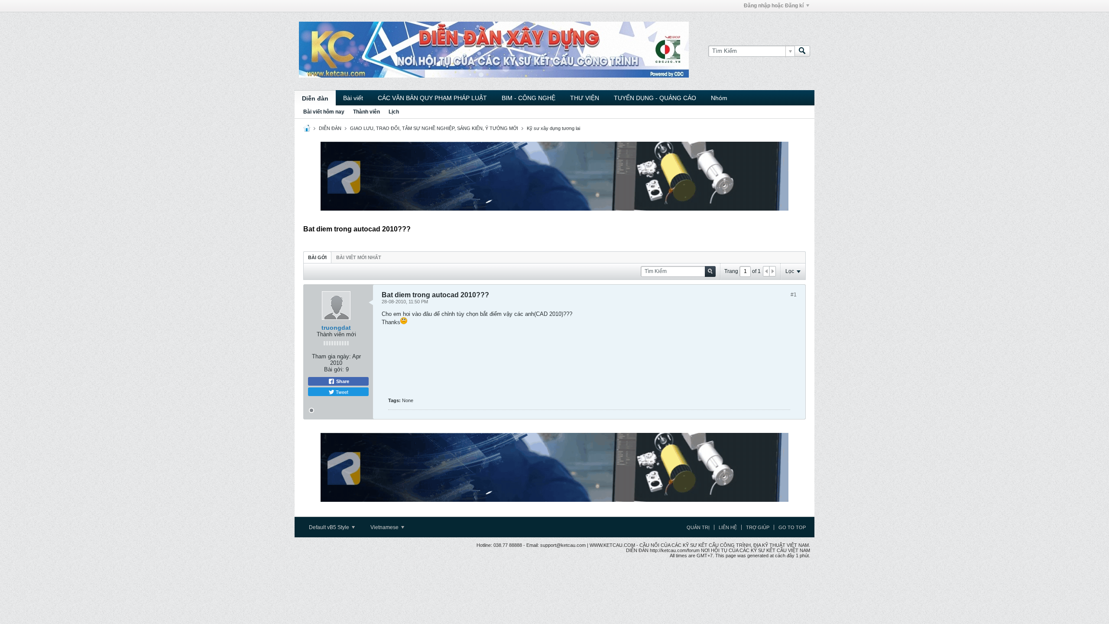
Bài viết (353, 97)
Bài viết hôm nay (323, 112)
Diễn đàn (315, 98)
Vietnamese (385, 527)
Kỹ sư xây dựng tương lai (553, 128)
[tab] (317, 257)
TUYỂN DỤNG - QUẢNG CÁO (655, 97)
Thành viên (366, 112)
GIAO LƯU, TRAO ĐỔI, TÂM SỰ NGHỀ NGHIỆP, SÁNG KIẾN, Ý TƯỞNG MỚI (434, 128)
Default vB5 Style (329, 527)
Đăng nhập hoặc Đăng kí (774, 6)
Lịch (394, 112)
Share (342, 381)
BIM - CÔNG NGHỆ (528, 97)
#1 (794, 295)
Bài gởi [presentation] (317, 257)
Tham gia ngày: (331, 356)
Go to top (792, 527)
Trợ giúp (757, 527)
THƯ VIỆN (584, 97)
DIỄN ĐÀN (330, 128)
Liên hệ (728, 527)
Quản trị (698, 527)
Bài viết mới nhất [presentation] (358, 257)
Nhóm (719, 97)
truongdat (336, 327)
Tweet (341, 391)
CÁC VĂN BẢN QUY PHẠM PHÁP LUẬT (432, 97)
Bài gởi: (334, 369)
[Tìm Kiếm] (802, 51)
